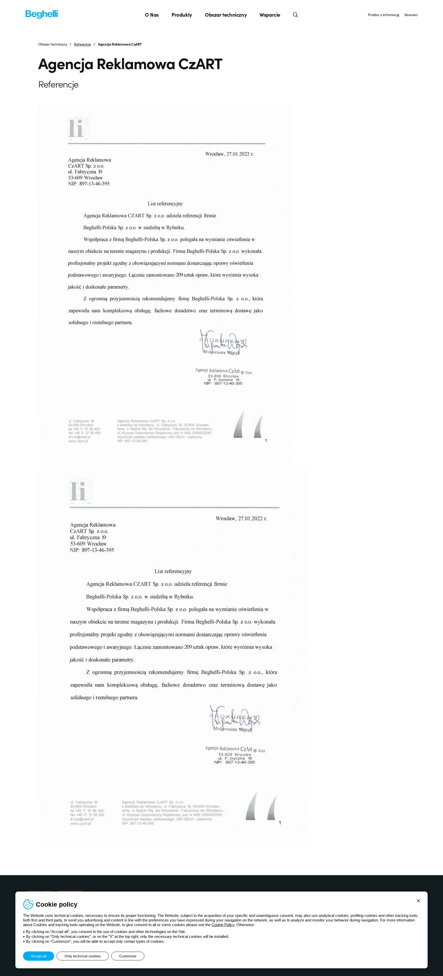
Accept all (38, 956)
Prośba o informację (383, 14)
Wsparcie (269, 15)
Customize (127, 956)
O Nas (152, 15)
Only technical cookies (83, 956)
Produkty (182, 15)
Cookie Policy (223, 925)
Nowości (411, 14)
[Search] (295, 14)
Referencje (82, 44)
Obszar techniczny (226, 15)
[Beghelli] (42, 14)
